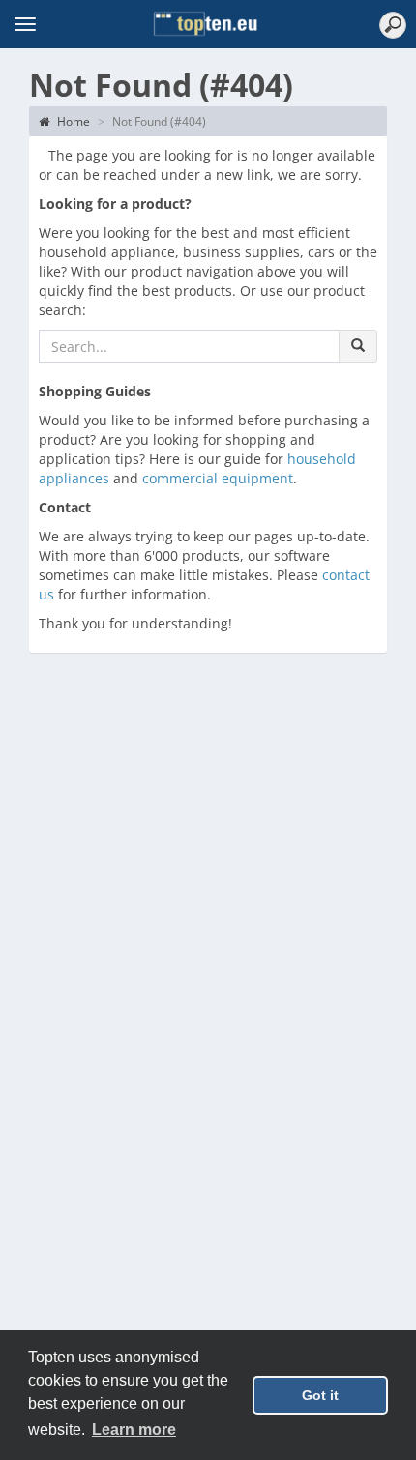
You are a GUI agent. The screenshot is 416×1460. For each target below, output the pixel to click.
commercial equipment (217, 478)
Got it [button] (320, 1395)
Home (72, 121)
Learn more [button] (134, 1429)
